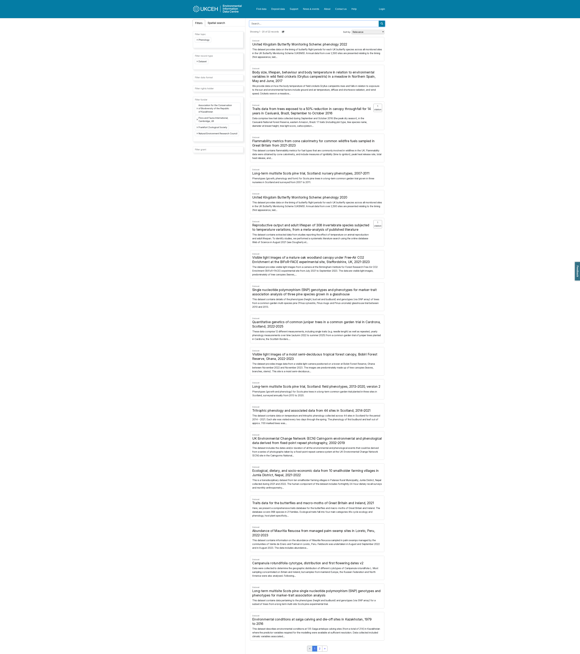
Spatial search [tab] (216, 22)
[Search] (382, 24)
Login (382, 9)
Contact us (341, 9)
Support (294, 9)
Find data (261, 9)
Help (354, 9)
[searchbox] (196, 45)
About (327, 9)
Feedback (577, 271)
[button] (283, 32)
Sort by (346, 32)
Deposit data (278, 9)
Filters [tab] (199, 23)
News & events (311, 9)
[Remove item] (197, 40)
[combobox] (218, 39)
